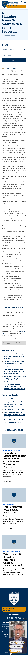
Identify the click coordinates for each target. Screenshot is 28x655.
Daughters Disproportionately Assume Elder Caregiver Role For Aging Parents (14, 460)
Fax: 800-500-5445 (7, 634)
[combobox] (14, 49)
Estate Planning (8, 504)
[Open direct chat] (24, 619)
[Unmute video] (18, 634)
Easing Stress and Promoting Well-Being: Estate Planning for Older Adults (14, 356)
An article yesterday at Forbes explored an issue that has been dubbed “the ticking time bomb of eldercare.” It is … (13, 473)
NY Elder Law (15, 450)
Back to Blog (9, 35)
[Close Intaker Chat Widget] (26, 619)
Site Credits (5, 650)
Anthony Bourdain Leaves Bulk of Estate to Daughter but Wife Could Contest (15, 404)
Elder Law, (7, 450)
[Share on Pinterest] (21, 71)
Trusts (17, 551)
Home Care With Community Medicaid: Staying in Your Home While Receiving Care (14, 371)
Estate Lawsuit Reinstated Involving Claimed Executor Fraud (12, 560)
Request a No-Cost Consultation (12, 6)
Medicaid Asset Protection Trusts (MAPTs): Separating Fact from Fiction (15, 379)
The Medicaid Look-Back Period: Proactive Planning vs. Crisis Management (14, 364)
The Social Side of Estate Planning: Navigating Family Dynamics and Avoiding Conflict (14, 386)
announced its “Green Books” (12, 77)
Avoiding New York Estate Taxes (14, 409)
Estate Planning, (9, 551)
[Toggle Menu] (25, 2)
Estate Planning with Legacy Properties (12, 509)
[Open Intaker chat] (11, 654)
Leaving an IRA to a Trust (12, 399)
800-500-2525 (7, 628)
